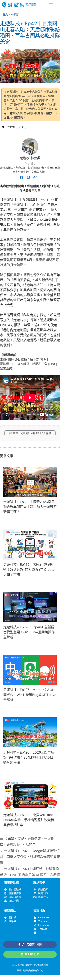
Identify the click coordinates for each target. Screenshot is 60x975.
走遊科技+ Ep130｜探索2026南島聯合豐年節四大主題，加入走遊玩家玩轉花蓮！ (30, 507)
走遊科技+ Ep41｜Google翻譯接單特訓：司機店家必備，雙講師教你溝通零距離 (30, 857)
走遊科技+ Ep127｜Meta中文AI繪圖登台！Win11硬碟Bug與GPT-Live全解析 (29, 695)
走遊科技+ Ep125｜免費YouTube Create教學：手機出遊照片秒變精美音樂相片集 (28, 820)
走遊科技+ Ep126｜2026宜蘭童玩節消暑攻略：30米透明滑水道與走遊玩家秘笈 (28, 757)
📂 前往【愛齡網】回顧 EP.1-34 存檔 (30, 433)
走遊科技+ (14, 845)
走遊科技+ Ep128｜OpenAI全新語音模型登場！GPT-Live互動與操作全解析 (29, 632)
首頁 (5, 14)
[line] (28, 177)
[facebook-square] (21, 177)
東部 (21, 839)
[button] (51, 5)
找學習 (15, 14)
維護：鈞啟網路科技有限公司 (30, 970)
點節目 (31, 845)
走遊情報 (34, 839)
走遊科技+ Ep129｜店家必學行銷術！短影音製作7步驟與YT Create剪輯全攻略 (29, 570)
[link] (35, 177)
